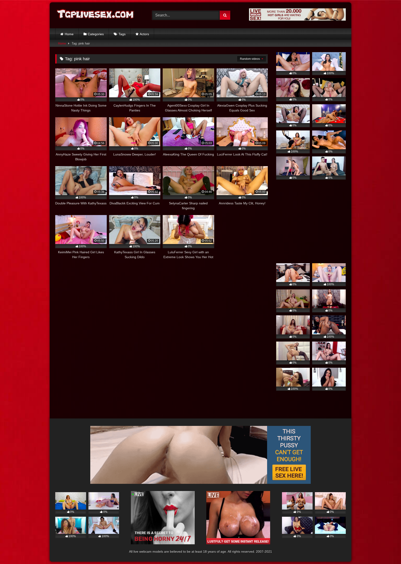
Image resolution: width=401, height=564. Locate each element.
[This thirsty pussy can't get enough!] (200, 483)
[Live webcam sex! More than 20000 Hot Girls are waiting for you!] (297, 19)
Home (69, 34)
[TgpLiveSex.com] (95, 15)
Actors (144, 34)
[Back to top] (387, 550)
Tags (122, 34)
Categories (96, 34)
